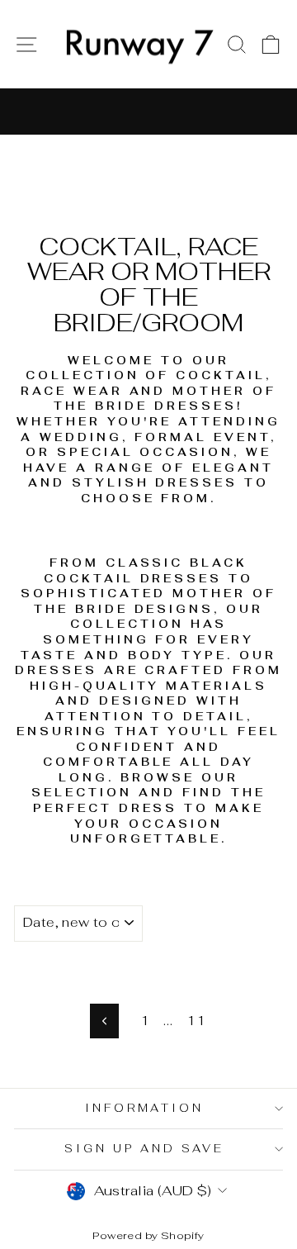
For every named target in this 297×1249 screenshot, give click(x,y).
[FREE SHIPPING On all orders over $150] (148, 111)
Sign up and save (144, 1149)
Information (145, 1108)
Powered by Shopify (148, 1235)
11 (195, 1020)
